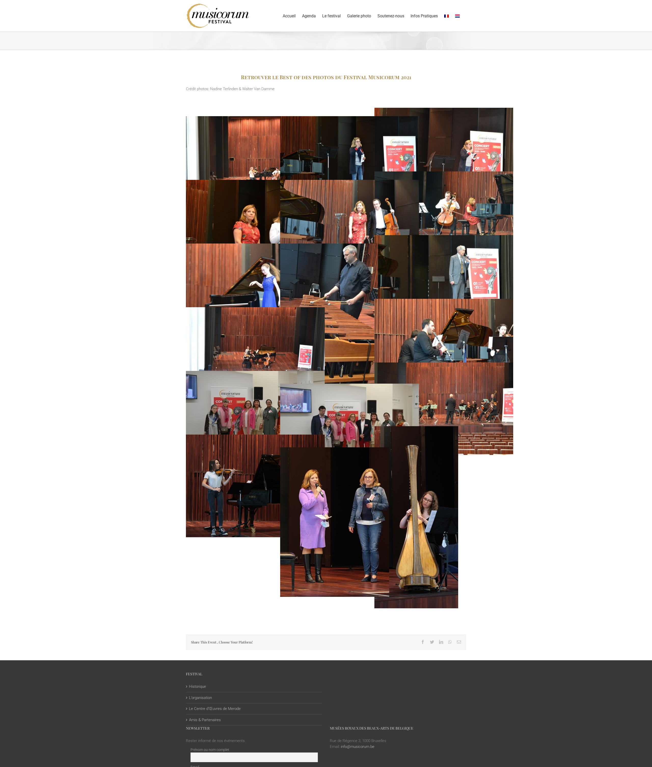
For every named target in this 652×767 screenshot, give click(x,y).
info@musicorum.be (357, 746)
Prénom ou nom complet (210, 750)
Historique (197, 686)
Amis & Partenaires (205, 720)
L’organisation (200, 697)
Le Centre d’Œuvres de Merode (215, 708)
